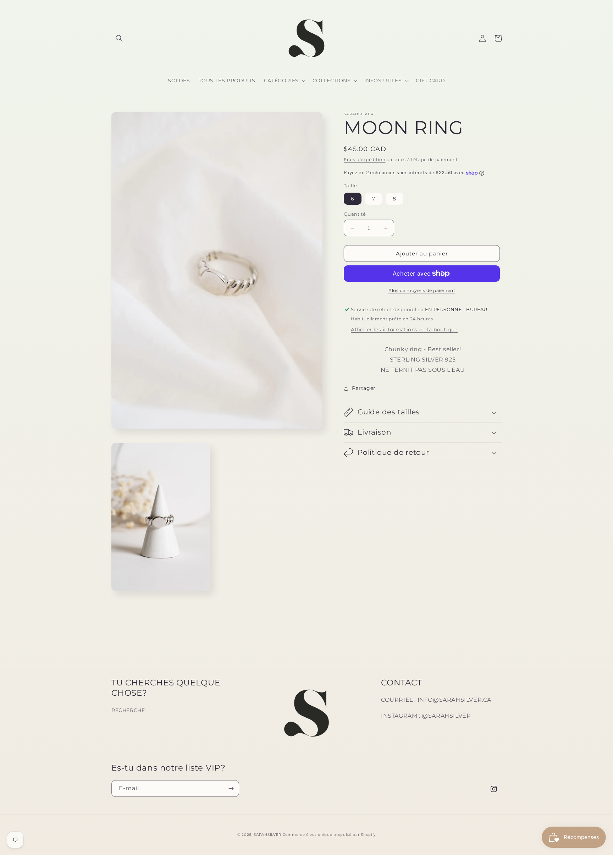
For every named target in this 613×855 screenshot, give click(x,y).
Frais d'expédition (365, 159)
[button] (119, 38)
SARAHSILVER (267, 834)
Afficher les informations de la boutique (404, 329)
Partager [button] (364, 388)
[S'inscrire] (231, 788)
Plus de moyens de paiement (421, 290)
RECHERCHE (128, 710)
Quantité (355, 214)
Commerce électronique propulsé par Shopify (329, 834)
